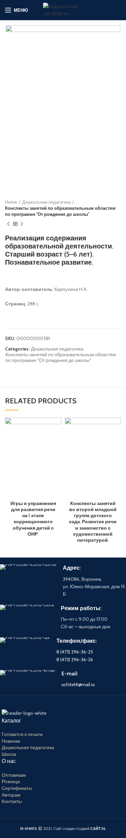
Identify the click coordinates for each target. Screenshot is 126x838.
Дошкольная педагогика (46, 202)
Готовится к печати (22, 734)
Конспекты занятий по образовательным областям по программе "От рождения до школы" (60, 211)
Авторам (11, 795)
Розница (11, 781)
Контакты (12, 801)
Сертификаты (17, 788)
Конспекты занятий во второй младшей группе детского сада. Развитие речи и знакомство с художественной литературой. (93, 521)
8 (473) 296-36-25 (74, 652)
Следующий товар (21, 224)
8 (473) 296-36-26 (74, 660)
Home (11, 202)
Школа (9, 754)
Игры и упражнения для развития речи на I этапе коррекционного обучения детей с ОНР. (33, 518)
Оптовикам (14, 775)
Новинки (11, 741)
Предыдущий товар (8, 224)
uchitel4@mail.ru (78, 684)
